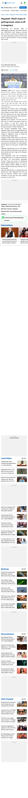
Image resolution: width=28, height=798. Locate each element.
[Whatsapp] (3, 217)
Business (5, 569)
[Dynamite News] (9, 3)
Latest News (6, 458)
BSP (19, 206)
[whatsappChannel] (25, 3)
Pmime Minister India (16, 211)
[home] (2, 7)
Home (2, 14)
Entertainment (7, 634)
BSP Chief (4, 209)
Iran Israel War (6, 10)
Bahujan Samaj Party (11, 206)
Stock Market (23, 10)
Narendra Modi (5, 211)
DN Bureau (13, 65)
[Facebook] (13, 70)
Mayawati (15, 209)
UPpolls (3, 214)
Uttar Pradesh (7, 699)
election (9, 209)
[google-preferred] (5, 70)
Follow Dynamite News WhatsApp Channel (13, 219)
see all (24, 458)
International (8, 8)
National (16, 8)
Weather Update (15, 10)
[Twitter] (16, 70)
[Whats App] (10, 70)
